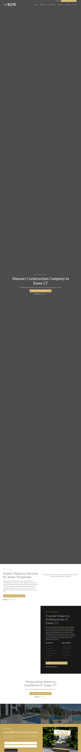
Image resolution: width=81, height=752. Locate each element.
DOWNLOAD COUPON (11, 750)
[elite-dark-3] (9, 6)
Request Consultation (68, 0)
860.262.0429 (42, 294)
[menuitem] (69, 1)
